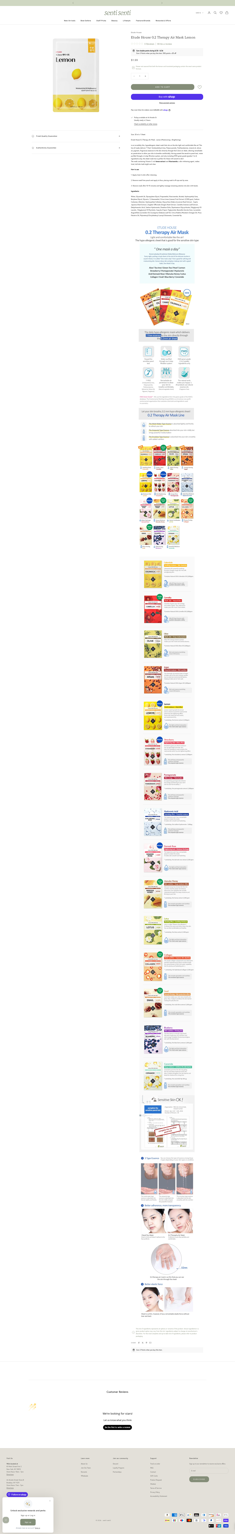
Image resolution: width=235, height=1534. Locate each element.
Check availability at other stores (145, 124)
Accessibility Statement (158, 1496)
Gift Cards (154, 1476)
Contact (153, 1472)
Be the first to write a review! (117, 1427)
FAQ (151, 1468)
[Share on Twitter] (143, 1343)
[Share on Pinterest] (146, 1343)
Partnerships (117, 1472)
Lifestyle (126, 21)
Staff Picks (101, 21)
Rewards (84, 1472)
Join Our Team (86, 1468)
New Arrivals (69, 21)
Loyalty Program (118, 1468)
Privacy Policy (155, 1492)
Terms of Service (156, 1488)
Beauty (115, 21)
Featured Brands (143, 21)
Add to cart (162, 87)
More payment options (167, 103)
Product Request (156, 1480)
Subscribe (199, 1479)
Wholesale (84, 1476)
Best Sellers (86, 21)
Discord (115, 1464)
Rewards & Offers (163, 21)
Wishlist (153, 1484)
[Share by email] (150, 1343)
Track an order (155, 1464)
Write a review (164, 44)
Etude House (136, 32)
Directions (10, 1474)
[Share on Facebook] (139, 1343)
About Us (84, 1464)
